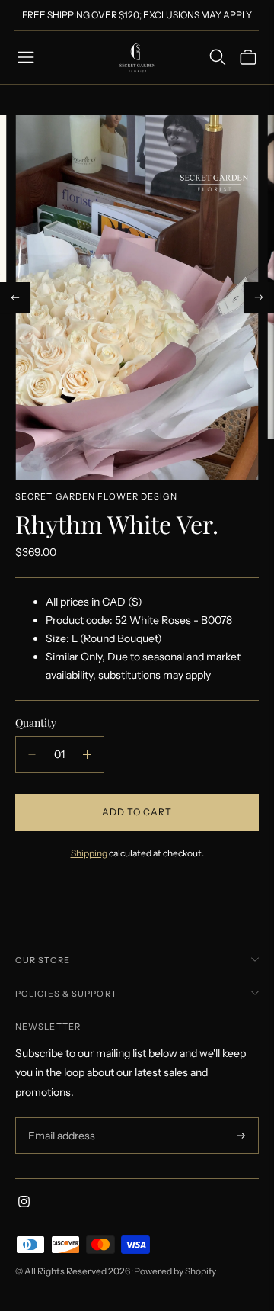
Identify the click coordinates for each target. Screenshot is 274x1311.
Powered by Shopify (175, 1271)
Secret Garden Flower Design (96, 496)
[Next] (259, 297)
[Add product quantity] (87, 754)
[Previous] (15, 297)
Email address (59, 1117)
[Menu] (26, 57)
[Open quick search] (217, 57)
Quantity (35, 722)
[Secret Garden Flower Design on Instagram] (24, 1203)
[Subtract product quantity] (32, 754)
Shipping (89, 853)
